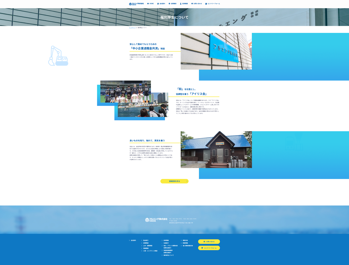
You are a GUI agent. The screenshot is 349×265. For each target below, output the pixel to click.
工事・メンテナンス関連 (150, 251)
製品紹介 (145, 240)
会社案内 (162, 3)
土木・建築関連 (147, 246)
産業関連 (145, 243)
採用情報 (166, 240)
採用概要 (185, 3)
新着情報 (185, 243)
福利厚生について (169, 255)
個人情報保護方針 (188, 246)
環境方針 (185, 240)
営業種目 (173, 3)
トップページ (132, 27)
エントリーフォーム (214, 3)
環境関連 (145, 248)
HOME (152, 3)
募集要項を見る (174, 181)
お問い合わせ (198, 3)
